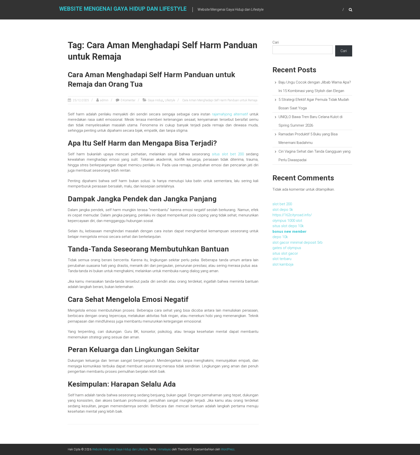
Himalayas (164, 449)
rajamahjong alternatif (230, 114)
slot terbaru (281, 259)
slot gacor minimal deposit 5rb (297, 242)
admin (104, 100)
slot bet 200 (282, 204)
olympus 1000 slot (287, 220)
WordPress (228, 449)
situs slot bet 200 (228, 154)
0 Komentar (128, 100)
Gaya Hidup (155, 100)
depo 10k (280, 237)
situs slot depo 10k (288, 226)
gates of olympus (286, 248)
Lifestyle (170, 100)
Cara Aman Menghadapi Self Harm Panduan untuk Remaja (219, 100)
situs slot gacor (285, 253)
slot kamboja (282, 264)
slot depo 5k (282, 209)
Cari (275, 42)
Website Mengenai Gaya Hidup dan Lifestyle (123, 9)
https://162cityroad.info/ (292, 215)
